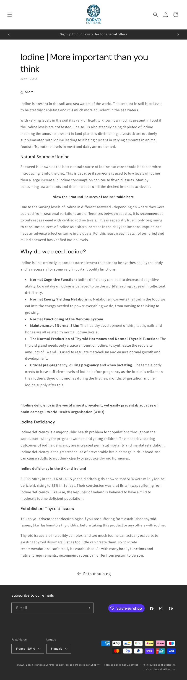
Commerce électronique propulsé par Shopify (72, 664)
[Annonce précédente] (9, 34)
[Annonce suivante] (178, 34)
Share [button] (29, 92)
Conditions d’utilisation (161, 669)
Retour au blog (97, 573)
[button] (10, 15)
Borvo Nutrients (35, 664)
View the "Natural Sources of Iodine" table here (93, 196)
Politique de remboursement (121, 664)
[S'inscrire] (88, 608)
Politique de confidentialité (159, 664)
